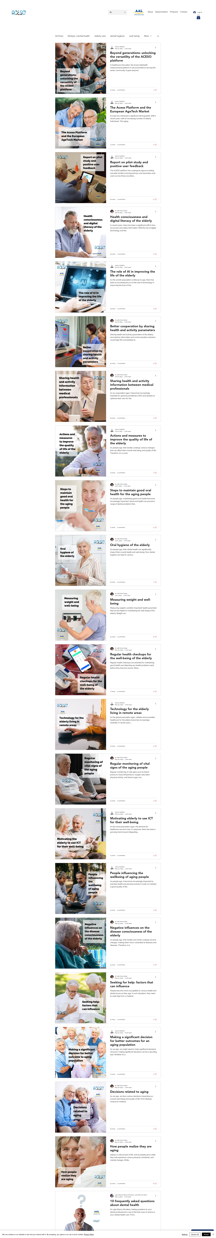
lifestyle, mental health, (79, 36)
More (146, 36)
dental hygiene (117, 36)
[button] (161, 12)
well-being (134, 36)
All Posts (59, 36)
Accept (206, 1234)
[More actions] (156, 47)
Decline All (195, 1234)
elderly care (100, 36)
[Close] (213, 1234)
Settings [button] (185, 1234)
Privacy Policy (89, 1234)
